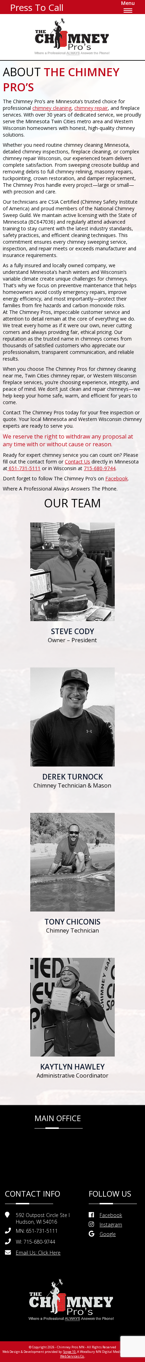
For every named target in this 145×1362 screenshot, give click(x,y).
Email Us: (38, 1252)
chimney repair (91, 108)
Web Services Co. (72, 1356)
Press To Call (36, 7)
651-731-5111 (23, 468)
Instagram (111, 1224)
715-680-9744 (99, 468)
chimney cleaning (51, 108)
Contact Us (77, 461)
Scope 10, (69, 1351)
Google (108, 1234)
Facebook (116, 478)
